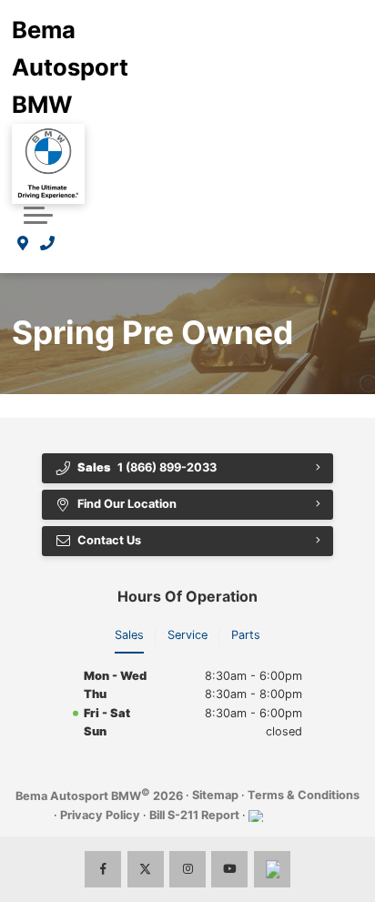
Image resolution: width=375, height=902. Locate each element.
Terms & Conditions (304, 795)
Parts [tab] (245, 635)
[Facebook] (103, 869)
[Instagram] (187, 869)
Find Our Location (127, 504)
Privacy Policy (100, 815)
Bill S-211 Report (194, 815)
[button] (38, 215)
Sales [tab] (129, 635)
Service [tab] (187, 635)
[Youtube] (229, 869)
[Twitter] (145, 869)
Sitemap (215, 795)
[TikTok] (272, 869)
